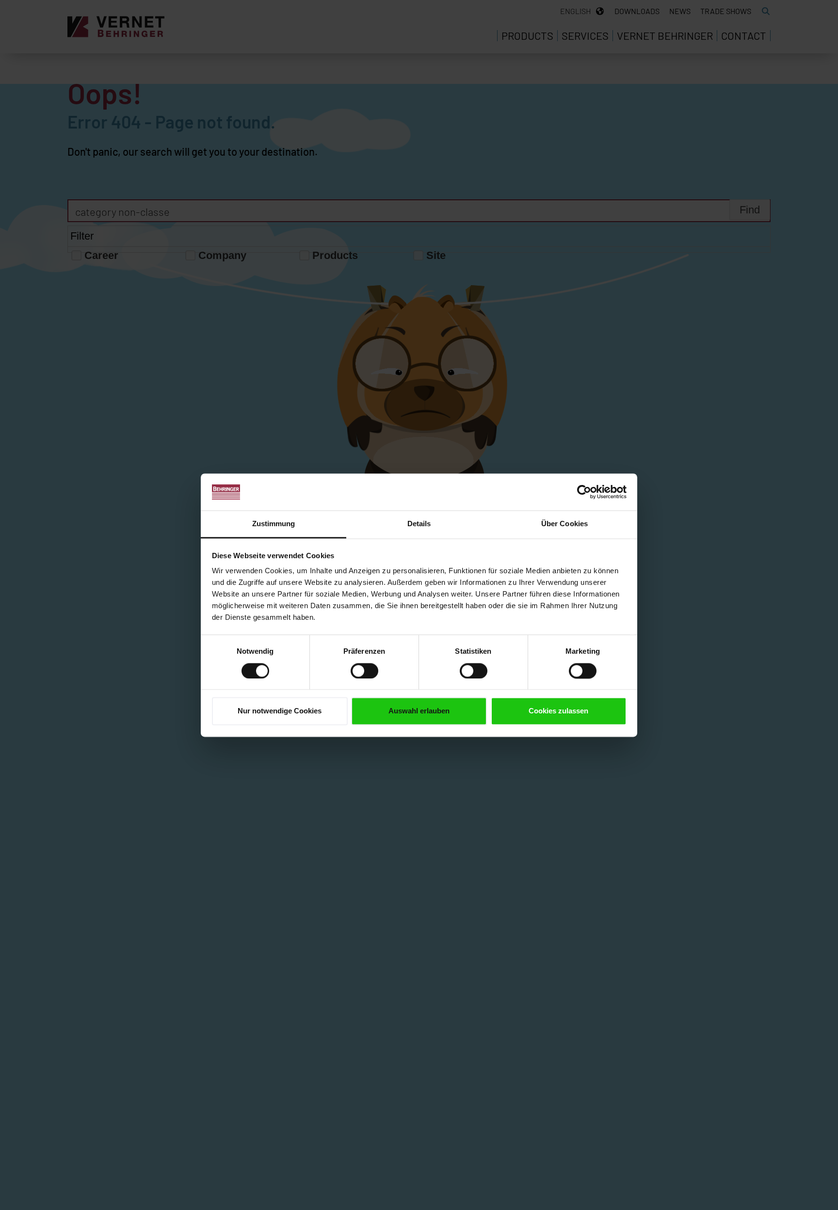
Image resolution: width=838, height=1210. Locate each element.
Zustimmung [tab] (273, 524)
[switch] (364, 670)
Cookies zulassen (558, 711)
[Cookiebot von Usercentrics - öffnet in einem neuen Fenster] (584, 491)
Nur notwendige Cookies (280, 711)
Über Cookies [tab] (564, 524)
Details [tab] (419, 524)
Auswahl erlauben (419, 711)
